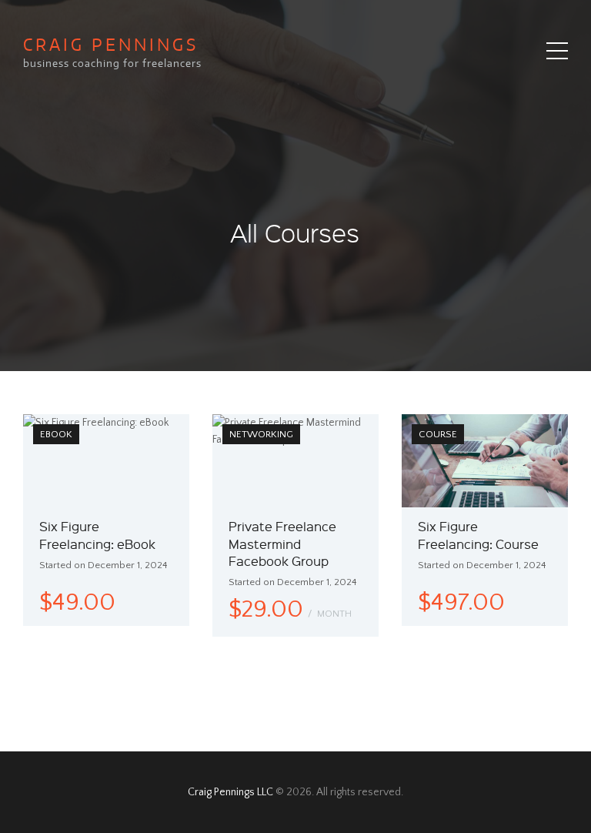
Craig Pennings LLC (230, 792)
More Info (55, 539)
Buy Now (340, 553)
